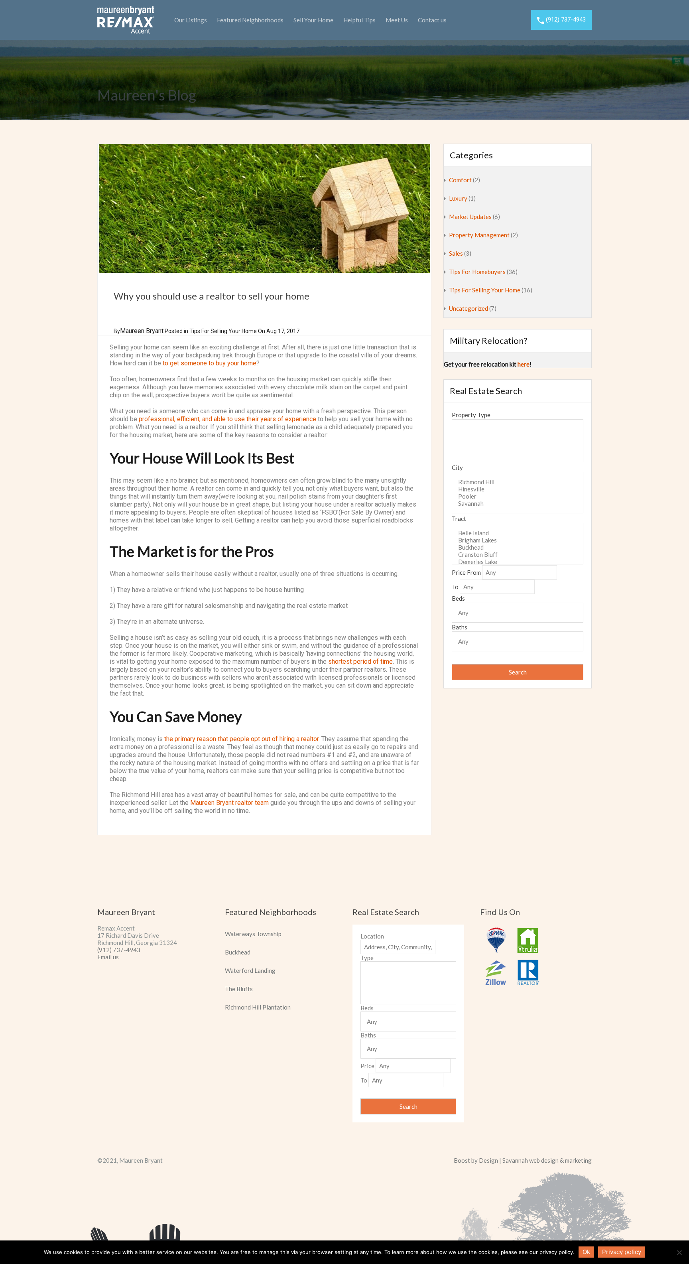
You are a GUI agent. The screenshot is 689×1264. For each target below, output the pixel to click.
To (455, 586)
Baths (459, 627)
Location (372, 936)
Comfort (460, 179)
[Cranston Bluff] (517, 554)
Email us (108, 956)
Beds (458, 598)
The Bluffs (239, 988)
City (457, 467)
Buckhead (237, 952)
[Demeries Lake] (517, 561)
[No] (679, 1253)
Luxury (458, 198)
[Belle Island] (517, 532)
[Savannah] (517, 503)
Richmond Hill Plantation (258, 1007)
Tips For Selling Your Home (223, 331)
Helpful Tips (359, 20)
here (524, 364)
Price (367, 1065)
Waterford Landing (250, 970)
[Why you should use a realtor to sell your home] (264, 208)
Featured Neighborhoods (250, 20)
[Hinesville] (517, 489)
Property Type (471, 414)
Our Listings (190, 20)
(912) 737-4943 (566, 19)
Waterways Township (253, 933)
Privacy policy (621, 1252)
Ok (586, 1252)
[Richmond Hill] (517, 481)
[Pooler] (517, 496)
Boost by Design (476, 1160)
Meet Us (397, 20)
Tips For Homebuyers (477, 271)
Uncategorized (468, 308)
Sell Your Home (313, 20)
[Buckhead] (517, 547)
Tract (459, 518)
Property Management (479, 235)
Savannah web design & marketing (547, 1160)
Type (367, 957)
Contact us (432, 20)
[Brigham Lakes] (517, 540)
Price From (466, 572)
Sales (456, 253)
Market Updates (470, 216)
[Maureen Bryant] (125, 30)
